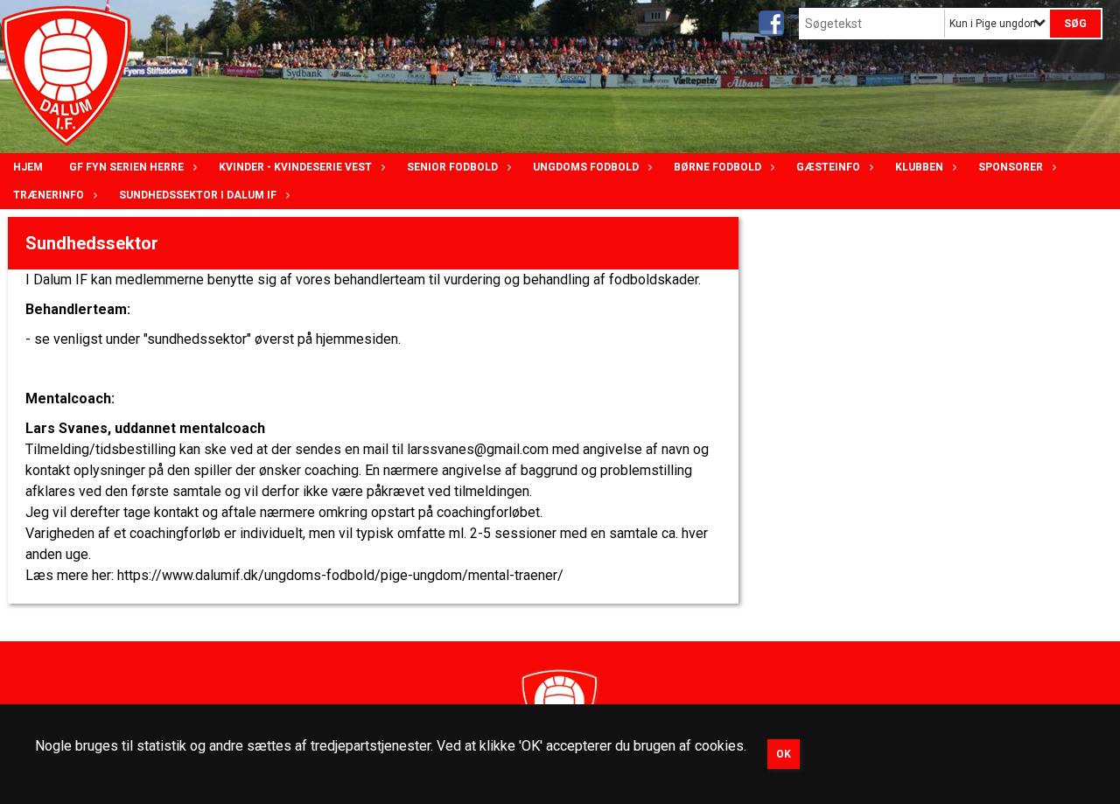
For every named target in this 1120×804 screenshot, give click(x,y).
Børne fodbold (717, 167)
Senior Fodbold (452, 167)
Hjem (28, 167)
